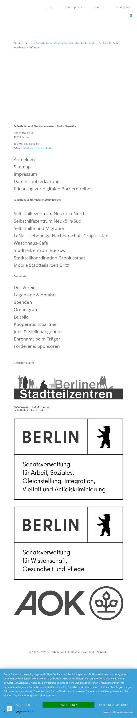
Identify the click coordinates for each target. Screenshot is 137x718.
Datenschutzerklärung (36, 181)
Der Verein (25, 287)
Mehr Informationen (114, 705)
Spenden (23, 302)
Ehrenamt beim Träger (37, 339)
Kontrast (98, 7)
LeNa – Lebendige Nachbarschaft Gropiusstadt (62, 236)
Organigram (26, 309)
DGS (49, 7)
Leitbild (21, 317)
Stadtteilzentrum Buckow (39, 250)
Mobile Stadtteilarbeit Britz (41, 265)
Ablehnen (23, 705)
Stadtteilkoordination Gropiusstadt (49, 258)
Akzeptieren (69, 705)
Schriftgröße (123, 7)
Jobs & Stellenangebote (38, 331)
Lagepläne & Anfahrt (35, 295)
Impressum (25, 174)
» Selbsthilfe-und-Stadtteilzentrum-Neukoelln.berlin (64, 43)
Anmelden (24, 159)
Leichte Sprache (73, 7)
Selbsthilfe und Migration (39, 228)
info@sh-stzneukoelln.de (37, 148)
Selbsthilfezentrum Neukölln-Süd (47, 221)
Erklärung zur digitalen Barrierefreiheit (53, 189)
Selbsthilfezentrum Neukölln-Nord (49, 213)
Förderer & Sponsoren (37, 346)
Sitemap (22, 167)
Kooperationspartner (35, 324)
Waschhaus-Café (31, 243)
